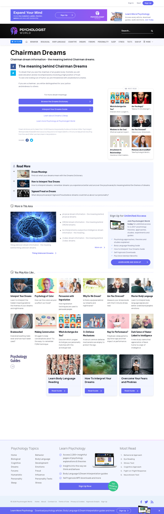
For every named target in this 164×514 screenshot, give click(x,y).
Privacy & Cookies (78, 502)
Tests (129, 41)
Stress (121, 41)
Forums (92, 41)
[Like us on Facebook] (141, 501)
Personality (103, 41)
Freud (38, 470)
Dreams (82, 41)
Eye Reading (129, 459)
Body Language (58, 41)
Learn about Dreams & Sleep (56, 115)
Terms (64, 502)
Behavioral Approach (133, 455)
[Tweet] (13, 73)
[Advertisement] (130, 68)
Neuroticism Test (131, 475)
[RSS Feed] (152, 502)
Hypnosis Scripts (93, 502)
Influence (40, 474)
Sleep (113, 41)
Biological (45, 41)
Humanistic (16, 474)
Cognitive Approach (132, 467)
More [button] (148, 41)
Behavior (34, 41)
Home (14, 455)
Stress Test (129, 463)
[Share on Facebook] (13, 67)
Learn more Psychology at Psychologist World (56, 121)
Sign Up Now (98, 486)
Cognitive (72, 41)
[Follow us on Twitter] (146, 502)
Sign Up (148, 3)
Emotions (39, 466)
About (43, 502)
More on (98, 247)
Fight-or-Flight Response (135, 471)
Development (41, 463)
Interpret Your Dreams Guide (54, 109)
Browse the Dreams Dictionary (54, 101)
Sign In (131, 3)
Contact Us (52, 502)
